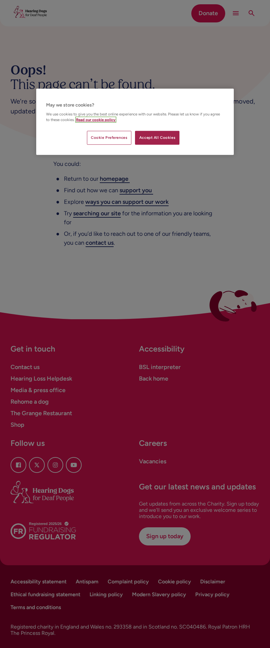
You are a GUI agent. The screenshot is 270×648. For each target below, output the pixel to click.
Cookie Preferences (109, 137)
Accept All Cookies (157, 137)
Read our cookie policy (96, 119)
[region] (135, 122)
